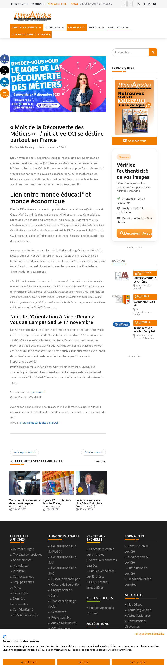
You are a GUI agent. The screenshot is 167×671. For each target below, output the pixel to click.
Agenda (118, 260)
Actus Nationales (139, 615)
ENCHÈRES (74, 27)
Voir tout (101, 461)
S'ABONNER (38, 4)
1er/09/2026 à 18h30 (143, 273)
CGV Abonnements (25, 615)
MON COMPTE (19, 4)
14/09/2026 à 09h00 (142, 323)
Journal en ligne (23, 549)
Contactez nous (23, 576)
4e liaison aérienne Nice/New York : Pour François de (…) (89, 503)
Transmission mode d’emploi (144, 329)
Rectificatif (58, 612)
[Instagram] (154, 4)
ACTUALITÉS (53, 27)
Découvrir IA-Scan (138, 233)
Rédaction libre (61, 617)
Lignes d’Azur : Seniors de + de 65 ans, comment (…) (56, 503)
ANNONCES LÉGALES (25, 27)
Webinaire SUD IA (144, 303)
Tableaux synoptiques (27, 554)
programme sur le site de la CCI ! (39, 422)
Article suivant (93, 452)
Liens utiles (20, 593)
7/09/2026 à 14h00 (142, 297)
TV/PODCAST (116, 27)
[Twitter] (139, 4)
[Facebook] (144, 4)
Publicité (19, 571)
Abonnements (22, 560)
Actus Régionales (139, 610)
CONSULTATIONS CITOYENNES (31, 34)
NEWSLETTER (58, 4)
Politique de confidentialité (149, 633)
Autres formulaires (64, 623)
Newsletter (21, 565)
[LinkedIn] (149, 4)
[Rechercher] (153, 52)
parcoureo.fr (38, 392)
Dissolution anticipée (65, 579)
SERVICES (94, 27)
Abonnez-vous (136, 141)
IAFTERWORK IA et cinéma (145, 279)
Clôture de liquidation (65, 584)
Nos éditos (134, 604)
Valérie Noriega (25, 147)
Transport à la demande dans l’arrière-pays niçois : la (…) (24, 503)
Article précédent (24, 452)
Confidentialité (23, 609)
